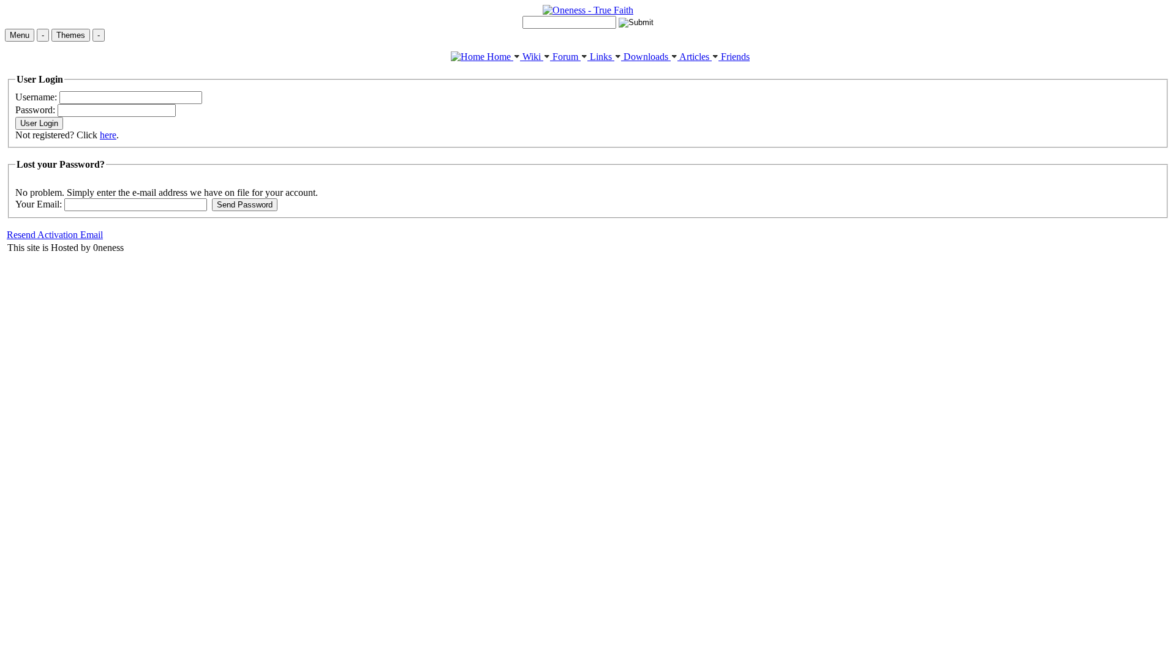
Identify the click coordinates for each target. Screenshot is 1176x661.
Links (600, 56)
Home (498, 56)
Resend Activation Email (55, 235)
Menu (19, 35)
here (108, 135)
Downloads (646, 56)
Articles (694, 56)
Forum (565, 56)
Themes (70, 35)
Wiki (531, 56)
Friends (734, 56)
